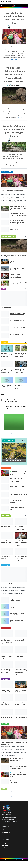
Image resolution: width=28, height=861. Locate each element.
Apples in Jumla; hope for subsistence (16, 607)
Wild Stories (5, 679)
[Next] (23, 453)
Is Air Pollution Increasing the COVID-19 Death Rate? (6, 355)
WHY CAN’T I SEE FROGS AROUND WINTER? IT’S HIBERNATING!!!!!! (16, 480)
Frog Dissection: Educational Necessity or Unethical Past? (17, 328)
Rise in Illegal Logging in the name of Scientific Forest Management (20, 355)
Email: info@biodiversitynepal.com (9, 817)
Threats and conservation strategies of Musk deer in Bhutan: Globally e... (17, 222)
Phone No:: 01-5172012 (6, 816)
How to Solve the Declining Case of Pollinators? (18, 283)
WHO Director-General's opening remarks (19, 386)
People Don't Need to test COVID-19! (6, 386)
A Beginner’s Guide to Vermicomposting (15, 600)
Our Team (4, 842)
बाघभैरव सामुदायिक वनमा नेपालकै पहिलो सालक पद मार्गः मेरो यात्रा (17, 314)
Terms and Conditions (6, 849)
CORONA (4, 342)
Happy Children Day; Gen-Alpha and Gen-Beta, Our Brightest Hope (14, 191)
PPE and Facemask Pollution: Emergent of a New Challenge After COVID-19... (21, 371)
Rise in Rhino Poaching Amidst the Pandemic (7, 527)
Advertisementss (5, 845)
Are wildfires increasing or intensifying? (21, 656)
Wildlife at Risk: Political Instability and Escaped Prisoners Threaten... (13, 256)
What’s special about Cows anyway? (17, 335)
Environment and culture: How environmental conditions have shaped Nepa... (18, 215)
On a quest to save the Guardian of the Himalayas (21, 558)
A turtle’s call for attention (5, 557)
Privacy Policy (4, 847)
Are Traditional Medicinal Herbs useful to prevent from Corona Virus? (7, 371)
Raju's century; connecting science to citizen (17, 614)
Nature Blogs (5, 565)
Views (3, 289)
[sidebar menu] (1, 6)
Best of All (4, 724)
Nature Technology (8, 440)
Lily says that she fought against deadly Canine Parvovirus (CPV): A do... (16, 276)
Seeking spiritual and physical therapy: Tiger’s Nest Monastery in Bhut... (7, 641)
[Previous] (4, 453)
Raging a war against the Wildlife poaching (16, 262)
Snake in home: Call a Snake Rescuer (17, 621)
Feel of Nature (5, 628)
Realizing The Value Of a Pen (8, 584)
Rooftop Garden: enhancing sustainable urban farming (7, 671)
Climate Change (6, 468)
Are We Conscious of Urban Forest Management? (17, 487)
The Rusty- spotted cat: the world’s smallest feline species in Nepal (7, 704)
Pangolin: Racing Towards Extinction (6, 541)
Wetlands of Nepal (15, 229)
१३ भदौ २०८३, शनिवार (6, 2)
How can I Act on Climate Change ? (16, 501)
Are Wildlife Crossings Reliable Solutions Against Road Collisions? (12, 459)
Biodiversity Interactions (8, 236)
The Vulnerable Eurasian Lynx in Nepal (6, 691)
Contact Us (4, 844)
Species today (5, 515)
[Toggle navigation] (26, 6)
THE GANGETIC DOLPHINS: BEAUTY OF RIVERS (17, 269)
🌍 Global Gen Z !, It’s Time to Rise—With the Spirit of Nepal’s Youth (18, 473)
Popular (4, 789)
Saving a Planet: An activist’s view (17, 508)
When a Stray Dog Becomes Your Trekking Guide (7, 656)
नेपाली (3, 836)
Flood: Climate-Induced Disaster (18, 494)
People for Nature (6, 172)
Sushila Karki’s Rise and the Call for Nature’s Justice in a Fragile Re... (18, 208)
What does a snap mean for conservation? (17, 321)
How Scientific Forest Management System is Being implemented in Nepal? (21, 671)
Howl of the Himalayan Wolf (21, 718)
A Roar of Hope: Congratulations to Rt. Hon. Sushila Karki (18, 767)
